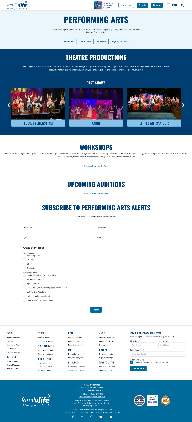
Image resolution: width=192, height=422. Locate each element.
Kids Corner (11, 348)
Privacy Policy (70, 412)
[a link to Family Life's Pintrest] (91, 416)
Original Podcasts (13, 365)
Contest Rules (82, 412)
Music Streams (12, 361)
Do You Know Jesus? (76, 354)
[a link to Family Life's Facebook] (73, 416)
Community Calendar (76, 367)
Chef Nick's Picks (13, 345)
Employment (104, 345)
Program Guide (13, 341)
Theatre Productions (45, 350)
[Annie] (96, 104)
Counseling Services (45, 367)
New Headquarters (106, 354)
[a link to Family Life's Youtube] (101, 416)
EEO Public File (114, 412)
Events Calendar (44, 337)
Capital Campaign (106, 357)
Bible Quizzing (74, 341)
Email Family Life (98, 396)
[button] (8, 105)
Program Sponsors (14, 352)
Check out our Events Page (96, 166)
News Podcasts (13, 368)
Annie (96, 123)
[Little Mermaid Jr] (154, 104)
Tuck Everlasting (38, 123)
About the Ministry (106, 337)
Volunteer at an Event (46, 341)
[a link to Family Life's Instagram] (82, 416)
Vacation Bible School (76, 370)
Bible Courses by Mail (76, 345)
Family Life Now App (107, 367)
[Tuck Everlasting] (38, 104)
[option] (38, 106)
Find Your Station (13, 337)
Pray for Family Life (75, 357)
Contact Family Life (106, 341)
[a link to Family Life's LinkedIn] (111, 416)
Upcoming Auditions (45, 354)
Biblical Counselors (45, 363)
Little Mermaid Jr (154, 123)
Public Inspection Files (98, 412)
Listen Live (126, 5)
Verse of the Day (75, 337)
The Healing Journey (45, 370)
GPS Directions (85, 396)
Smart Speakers (105, 370)
